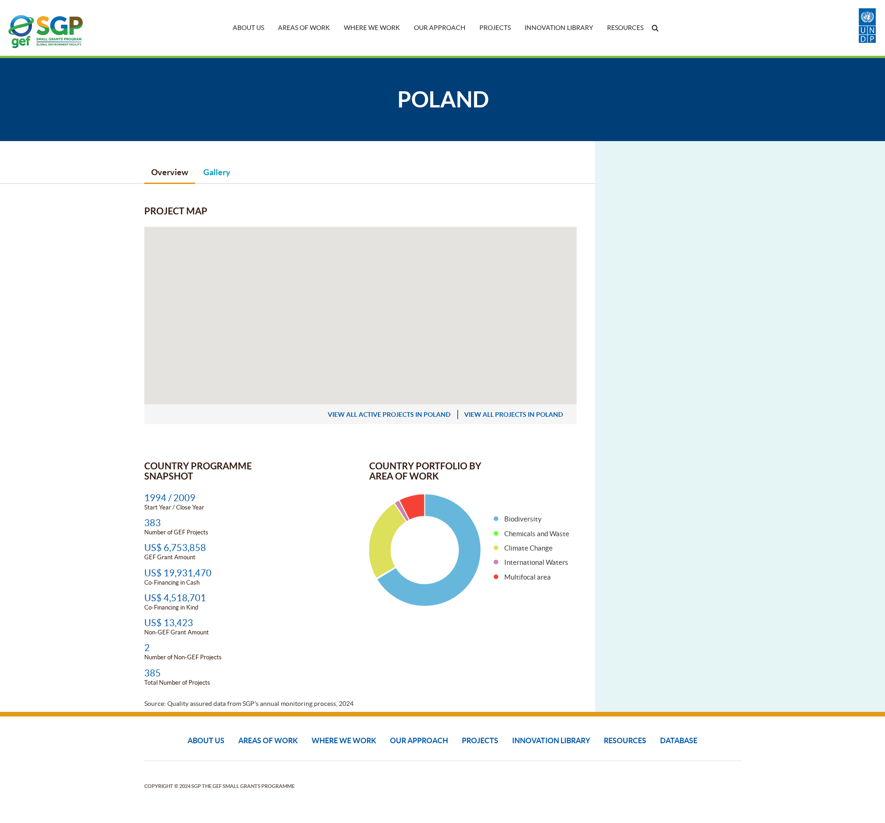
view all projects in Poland (513, 414)
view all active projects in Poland (389, 414)
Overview (169, 172)
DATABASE (678, 740)
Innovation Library (559, 27)
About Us (248, 27)
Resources (625, 27)
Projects (495, 27)
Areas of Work (304, 27)
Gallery (216, 172)
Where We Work (372, 27)
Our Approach (440, 27)
